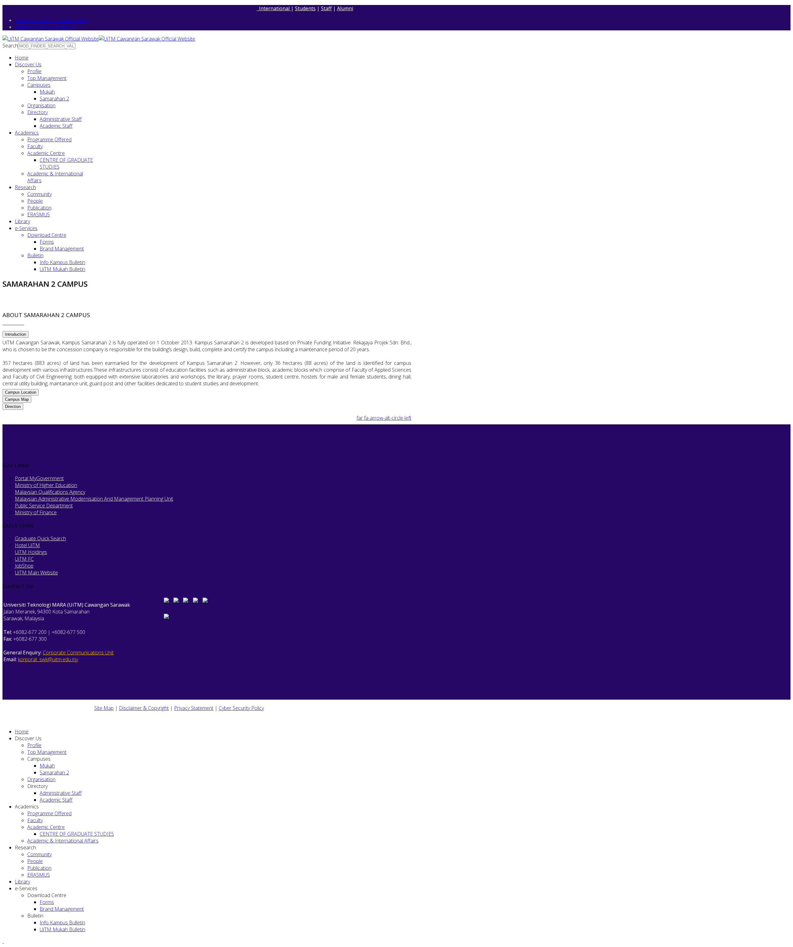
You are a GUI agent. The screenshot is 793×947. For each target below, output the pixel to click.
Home (21, 57)
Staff (326, 8)
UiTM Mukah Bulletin (62, 269)
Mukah (47, 91)
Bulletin (35, 255)
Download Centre (46, 235)
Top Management (47, 78)
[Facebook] (166, 600)
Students (305, 8)
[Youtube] (185, 600)
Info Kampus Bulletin (62, 262)
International (273, 8)
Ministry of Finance (36, 512)
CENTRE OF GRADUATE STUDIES (77, 833)
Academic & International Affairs (63, 840)
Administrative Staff (61, 119)
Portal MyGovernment (39, 478)
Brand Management (62, 248)
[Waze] (205, 600)
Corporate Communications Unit (78, 652)
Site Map (104, 708)
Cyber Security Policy (241, 708)
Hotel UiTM (27, 545)
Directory (37, 112)
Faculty (35, 146)
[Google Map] (195, 600)
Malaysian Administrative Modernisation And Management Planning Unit (94, 498)
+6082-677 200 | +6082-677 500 (51, 20)
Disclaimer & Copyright (144, 708)
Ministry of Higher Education (46, 485)
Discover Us (28, 64)
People (35, 200)
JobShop (24, 565)
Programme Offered (49, 139)
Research (25, 187)
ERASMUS (38, 214)
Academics (27, 132)
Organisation (41, 105)
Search (10, 45)
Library (22, 221)
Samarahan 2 (54, 98)
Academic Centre (46, 153)
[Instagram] (175, 600)
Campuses (38, 85)
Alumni (345, 8)
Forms (47, 241)
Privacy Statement (193, 708)
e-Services (26, 228)
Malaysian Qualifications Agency (50, 492)
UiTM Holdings (31, 552)
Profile (34, 71)
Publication (39, 207)
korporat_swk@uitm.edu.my (45, 27)
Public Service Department (44, 505)
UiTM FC (24, 558)
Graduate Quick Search (40, 538)
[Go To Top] (3, 941)
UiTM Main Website (36, 572)
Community (39, 194)
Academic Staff (56, 125)
